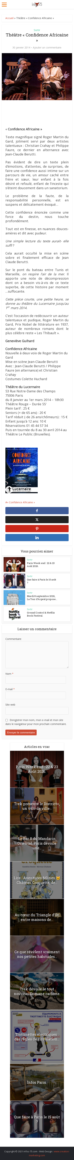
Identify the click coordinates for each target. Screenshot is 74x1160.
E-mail (10, 689)
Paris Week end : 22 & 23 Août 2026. (41, 564)
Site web (10, 704)
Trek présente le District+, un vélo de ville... (37, 806)
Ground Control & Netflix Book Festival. (41, 614)
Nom (9, 673)
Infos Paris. (37, 1082)
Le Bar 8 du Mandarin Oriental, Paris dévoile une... (36, 843)
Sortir (37, 30)
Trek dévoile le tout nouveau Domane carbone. (37, 991)
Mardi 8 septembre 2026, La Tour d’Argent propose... (42, 597)
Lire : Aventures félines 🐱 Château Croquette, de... (37, 880)
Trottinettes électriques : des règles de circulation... (37, 1036)
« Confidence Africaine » (21, 502)
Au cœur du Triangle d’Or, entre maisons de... (37, 917)
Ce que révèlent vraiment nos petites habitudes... (37, 954)
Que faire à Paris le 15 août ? (41, 581)
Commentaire (13, 639)
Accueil (9, 18)
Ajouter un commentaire (47, 47)
